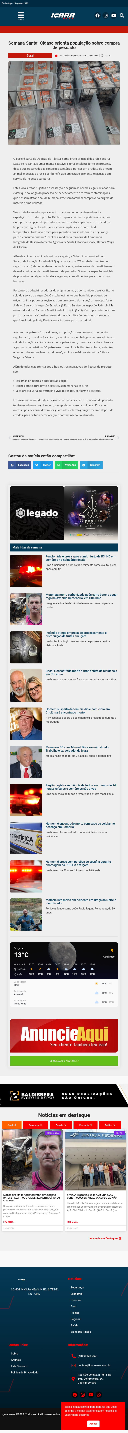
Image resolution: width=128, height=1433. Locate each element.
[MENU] (20, 14)
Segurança (77, 1287)
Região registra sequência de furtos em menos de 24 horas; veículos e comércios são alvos (81, 787)
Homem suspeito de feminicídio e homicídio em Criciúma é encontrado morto (78, 710)
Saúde (74, 1325)
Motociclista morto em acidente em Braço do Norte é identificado (81, 901)
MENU (21, 19)
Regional (76, 1319)
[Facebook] (97, 15)
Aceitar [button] (93, 1423)
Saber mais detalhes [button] (76, 1414)
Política (75, 1312)
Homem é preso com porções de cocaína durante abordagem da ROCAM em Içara (78, 863)
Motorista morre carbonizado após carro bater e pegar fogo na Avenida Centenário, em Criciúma (82, 596)
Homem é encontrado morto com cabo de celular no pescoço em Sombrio (80, 825)
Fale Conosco (19, 1366)
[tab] (12, 1125)
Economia (76, 1293)
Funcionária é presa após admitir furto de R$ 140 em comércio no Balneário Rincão (80, 558)
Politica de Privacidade (24, 1372)
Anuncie (16, 1359)
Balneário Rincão (81, 1331)
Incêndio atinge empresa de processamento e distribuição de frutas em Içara (76, 634)
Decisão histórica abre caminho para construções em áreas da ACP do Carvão (92, 1196)
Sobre (14, 1353)
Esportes (76, 1300)
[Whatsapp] (99, 1394)
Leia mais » (8, 1222)
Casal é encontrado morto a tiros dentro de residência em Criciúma (81, 672)
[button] (122, 15)
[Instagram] (105, 15)
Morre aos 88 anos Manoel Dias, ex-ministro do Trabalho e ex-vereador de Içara (77, 748)
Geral (30, 55)
